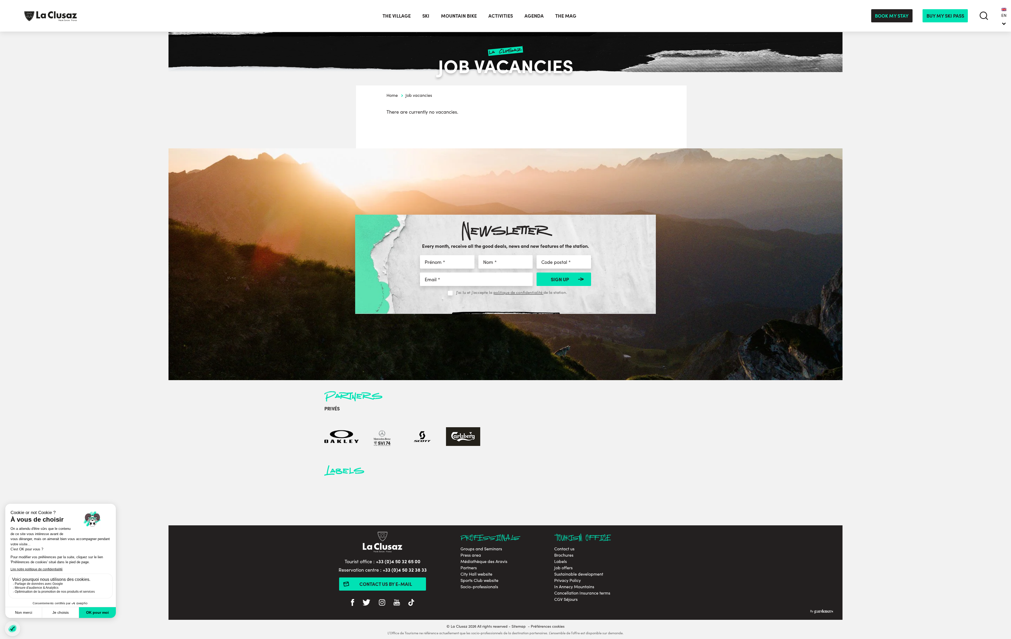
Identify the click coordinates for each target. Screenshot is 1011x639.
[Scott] (422, 437)
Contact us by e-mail (385, 584)
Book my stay (892, 15)
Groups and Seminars (481, 548)
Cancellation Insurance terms (582, 593)
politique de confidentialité (518, 292)
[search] (984, 16)
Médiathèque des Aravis (483, 561)
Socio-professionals (479, 586)
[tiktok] (411, 603)
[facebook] (352, 603)
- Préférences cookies (546, 626)
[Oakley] (341, 437)
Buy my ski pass (945, 15)
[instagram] (382, 603)
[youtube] (397, 603)
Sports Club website (479, 580)
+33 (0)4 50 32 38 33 (405, 570)
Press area (470, 555)
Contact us (564, 548)
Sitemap (519, 626)
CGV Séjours (566, 599)
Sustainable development (578, 574)
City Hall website (476, 574)
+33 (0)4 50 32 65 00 (398, 561)
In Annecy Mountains (574, 586)
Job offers (563, 567)
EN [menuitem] (1004, 15)
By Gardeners (821, 611)
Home (392, 95)
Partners (468, 567)
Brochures (563, 555)
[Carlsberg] (463, 437)
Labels (560, 561)
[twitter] (366, 603)
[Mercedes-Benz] (382, 437)
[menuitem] (1004, 16)
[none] (1004, 16)
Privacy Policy (567, 580)
